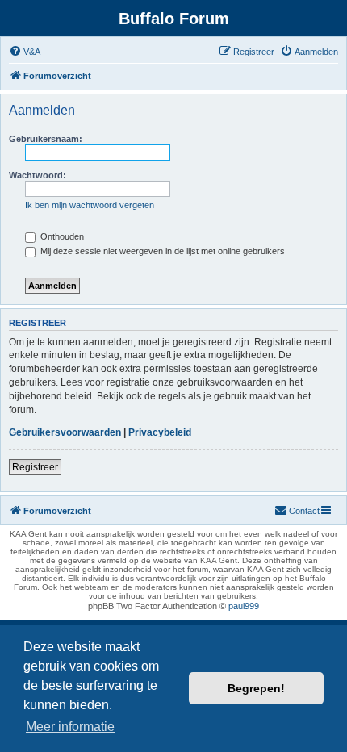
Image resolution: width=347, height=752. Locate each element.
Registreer (35, 467)
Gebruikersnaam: (45, 139)
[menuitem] (24, 51)
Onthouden (61, 236)
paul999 (243, 606)
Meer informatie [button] (70, 726)
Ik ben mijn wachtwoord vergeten (89, 205)
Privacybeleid (159, 432)
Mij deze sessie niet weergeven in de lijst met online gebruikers (161, 251)
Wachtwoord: (37, 175)
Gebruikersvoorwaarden (65, 432)
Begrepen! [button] (256, 688)
